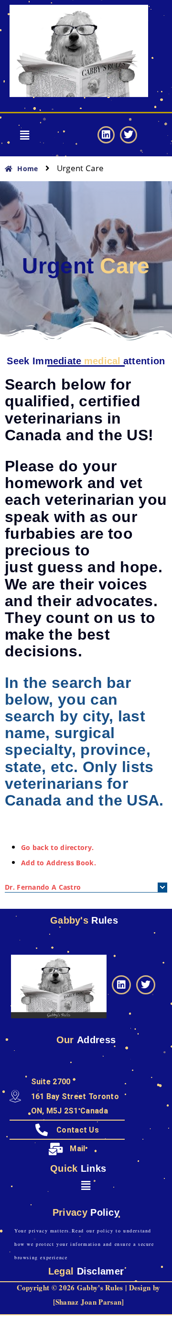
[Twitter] (128, 134)
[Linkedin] (106, 134)
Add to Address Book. (58, 862)
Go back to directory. (57, 847)
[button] (25, 135)
